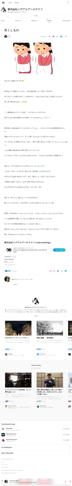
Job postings (66, 20)
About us (18, 20)
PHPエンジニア (8, 262)
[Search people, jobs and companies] (68, 2)
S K (9, 36)
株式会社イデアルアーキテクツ (25, 9)
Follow (36, 15)
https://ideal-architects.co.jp (14, 12)
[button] (36, 424)
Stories (49, 20)
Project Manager (9, 259)
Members (34, 20)
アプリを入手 (66, 429)
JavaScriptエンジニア (10, 257)
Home (2, 20)
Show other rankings (35, 368)
